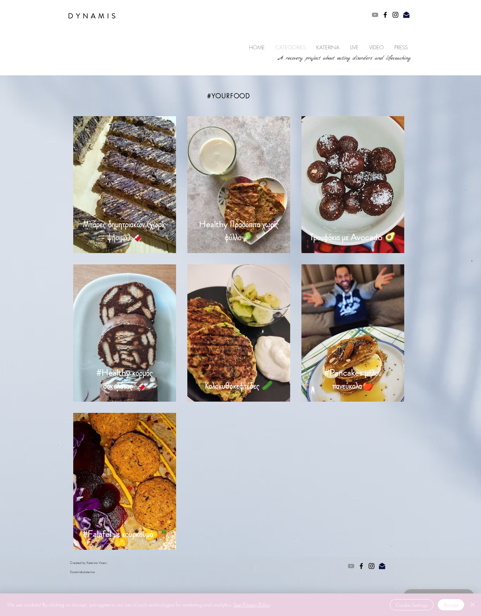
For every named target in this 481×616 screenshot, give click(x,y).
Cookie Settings (411, 605)
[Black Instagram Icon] (395, 15)
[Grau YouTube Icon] (375, 15)
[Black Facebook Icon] (385, 15)
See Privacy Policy (251, 604)
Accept (451, 605)
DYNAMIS (93, 16)
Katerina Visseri (97, 563)
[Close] (472, 604)
